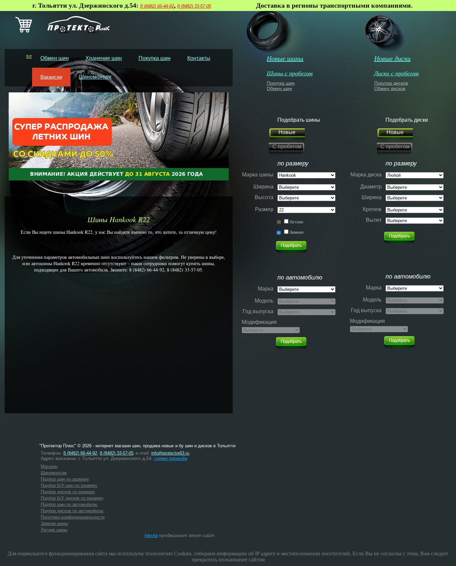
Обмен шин (54, 58)
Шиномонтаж (95, 77)
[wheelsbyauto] (291, 245)
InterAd (151, 535)
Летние (296, 222)
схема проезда (170, 458)
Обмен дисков (389, 88)
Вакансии (51, 77)
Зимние (296, 232)
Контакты (198, 58)
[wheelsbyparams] (399, 236)
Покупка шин (155, 58)
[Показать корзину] (23, 31)
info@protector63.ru (170, 453)
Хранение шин (103, 58)
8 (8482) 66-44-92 (157, 6)
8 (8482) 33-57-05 (194, 6)
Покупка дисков (391, 83)
